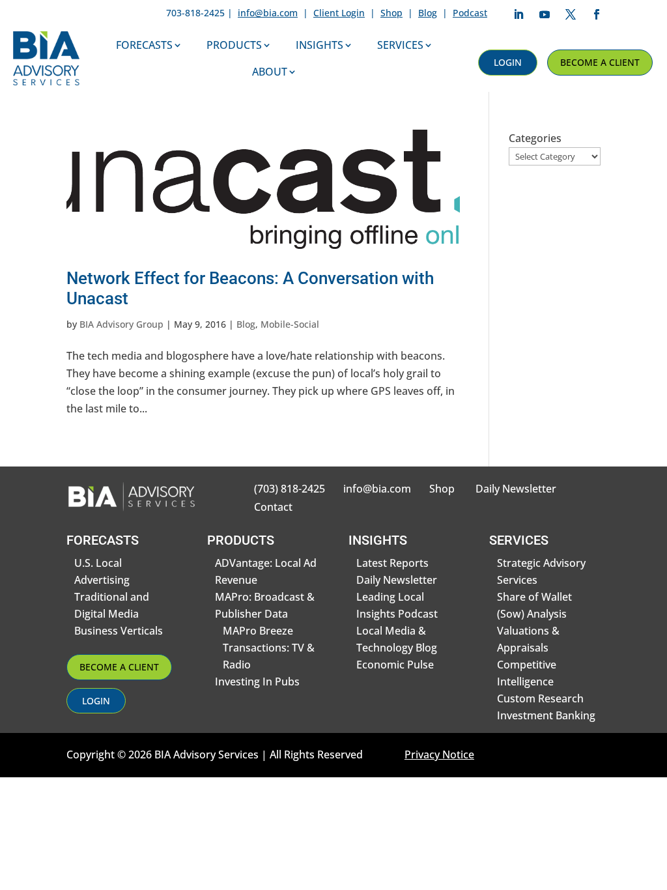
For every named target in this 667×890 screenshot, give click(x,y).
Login (508, 62)
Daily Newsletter (515, 488)
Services (400, 45)
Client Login (339, 13)
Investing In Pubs (257, 681)
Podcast (470, 13)
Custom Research (540, 698)
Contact (273, 507)
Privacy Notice (439, 754)
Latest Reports (392, 563)
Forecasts (144, 45)
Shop (391, 13)
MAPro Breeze (258, 631)
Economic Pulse (395, 664)
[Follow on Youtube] (544, 14)
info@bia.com (268, 13)
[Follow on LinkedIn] (518, 14)
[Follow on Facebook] (596, 14)
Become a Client (600, 62)
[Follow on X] (570, 14)
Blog (427, 13)
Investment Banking (546, 715)
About (269, 72)
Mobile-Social (290, 324)
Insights (319, 45)
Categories (535, 138)
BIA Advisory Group (121, 324)
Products (234, 45)
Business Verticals (118, 631)
